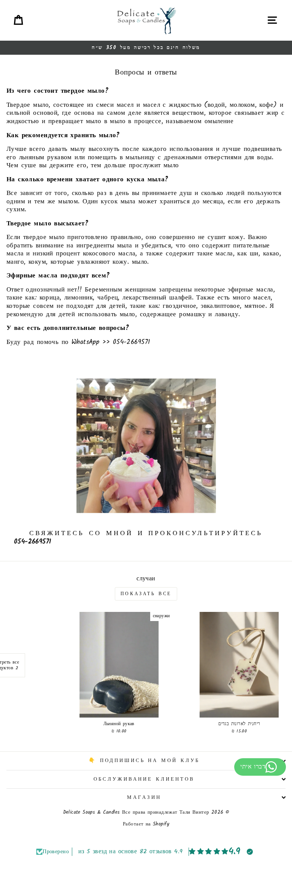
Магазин (144, 798)
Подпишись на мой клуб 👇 (144, 761)
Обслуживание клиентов (144, 779)
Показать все (146, 593)
